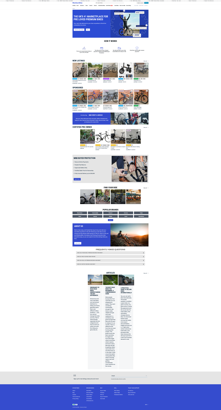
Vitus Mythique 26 (92, 80)
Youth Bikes (116, 5)
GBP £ (146, 404)
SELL (88, 29)
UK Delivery (130, 390)
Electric (90, 5)
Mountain (82, 5)
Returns (102, 394)
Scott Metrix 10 (137, 80)
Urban (87, 5)
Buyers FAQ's (103, 390)
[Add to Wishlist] (86, 64)
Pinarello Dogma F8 (107, 107)
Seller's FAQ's (117, 392)
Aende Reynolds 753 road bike (86, 146)
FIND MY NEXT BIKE (79, 29)
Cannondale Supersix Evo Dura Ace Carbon (79, 81)
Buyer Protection (104, 396)
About (74, 8)
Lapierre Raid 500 (107, 80)
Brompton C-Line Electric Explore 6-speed (118, 147)
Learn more (77, 179)
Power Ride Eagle (137, 107)
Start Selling (128, 5)
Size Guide (136, 5)
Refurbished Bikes (101, 5)
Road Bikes (88, 390)
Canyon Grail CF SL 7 (123, 107)
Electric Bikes (89, 394)
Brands (95, 5)
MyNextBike (77, 407)
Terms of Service (76, 396)
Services (146, 5)
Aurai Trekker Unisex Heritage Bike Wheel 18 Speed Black (102, 147)
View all (145, 61)
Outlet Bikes (109, 5)
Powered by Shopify (83, 407)
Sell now (146, 2)
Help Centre (141, 5)
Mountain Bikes (89, 392)
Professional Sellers (118, 394)
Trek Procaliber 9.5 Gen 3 (93, 107)
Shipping (102, 392)
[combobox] (109, 3)
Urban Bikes (89, 396)
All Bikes (74, 5)
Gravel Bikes (89, 398)
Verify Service (131, 394)
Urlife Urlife (121, 80)
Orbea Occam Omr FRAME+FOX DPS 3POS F (80, 108)
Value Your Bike (122, 5)
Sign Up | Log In (140, 2)
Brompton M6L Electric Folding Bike (133, 147)
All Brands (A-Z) (89, 400)
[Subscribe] (146, 375)
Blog (73, 392)
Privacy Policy (76, 398)
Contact (74, 394)
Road (78, 5)
